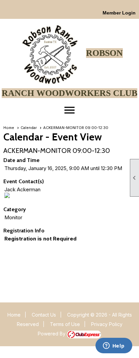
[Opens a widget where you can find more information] (113, 346)
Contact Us (44, 315)
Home (8, 127)
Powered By (52, 333)
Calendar (29, 127)
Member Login (119, 12)
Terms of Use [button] (65, 324)
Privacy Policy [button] (106, 324)
